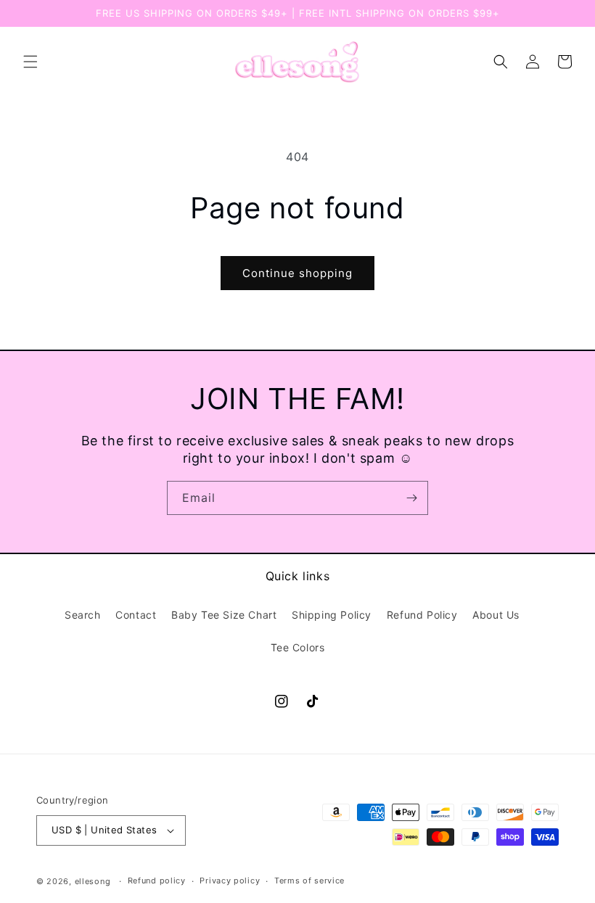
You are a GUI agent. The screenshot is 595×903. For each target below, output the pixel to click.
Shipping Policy (332, 615)
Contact (135, 615)
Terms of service (309, 880)
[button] (30, 62)
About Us (496, 615)
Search (83, 615)
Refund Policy (422, 615)
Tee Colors (298, 647)
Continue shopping (297, 273)
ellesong (93, 881)
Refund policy (157, 880)
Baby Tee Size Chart (223, 615)
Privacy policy (230, 880)
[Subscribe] (411, 498)
